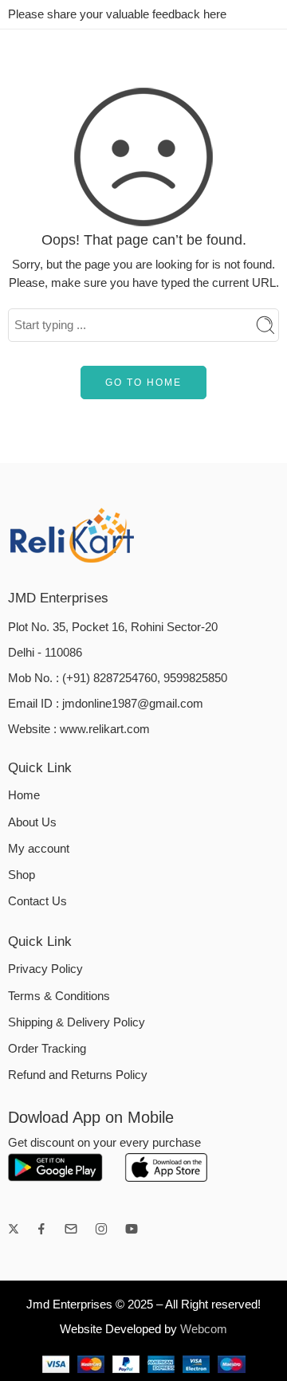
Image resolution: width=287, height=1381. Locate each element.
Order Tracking (47, 1048)
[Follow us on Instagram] (101, 1229)
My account (38, 848)
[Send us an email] (71, 1229)
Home (24, 795)
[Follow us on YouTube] (131, 1229)
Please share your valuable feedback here (117, 14)
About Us (32, 822)
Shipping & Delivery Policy (76, 1022)
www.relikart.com (105, 729)
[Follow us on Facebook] (41, 1228)
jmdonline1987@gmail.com (132, 703)
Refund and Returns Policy (77, 1075)
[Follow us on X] (13, 1228)
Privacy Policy (45, 969)
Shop (21, 875)
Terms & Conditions (59, 996)
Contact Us (37, 901)
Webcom (203, 1329)
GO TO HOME (143, 382)
